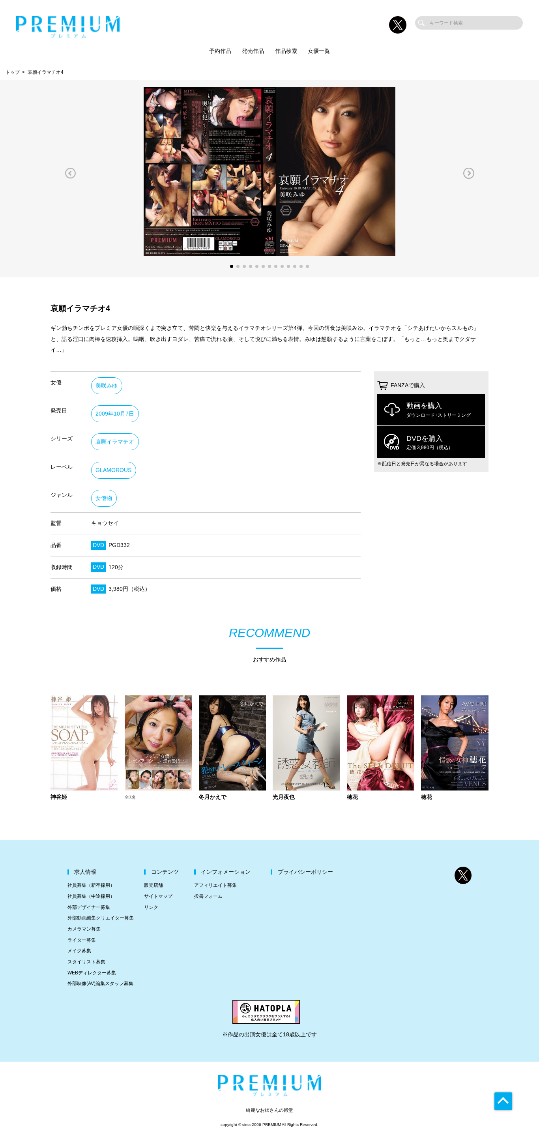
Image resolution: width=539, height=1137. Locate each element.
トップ (13, 72)
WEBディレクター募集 (91, 973)
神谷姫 (59, 797)
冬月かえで (212, 797)
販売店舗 (153, 885)
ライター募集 (81, 940)
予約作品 (220, 51)
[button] (70, 173)
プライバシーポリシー (305, 872)
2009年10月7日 (114, 414)
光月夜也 (284, 797)
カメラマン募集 (84, 929)
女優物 (103, 498)
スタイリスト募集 (86, 962)
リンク (151, 907)
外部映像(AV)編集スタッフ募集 (100, 983)
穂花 (352, 797)
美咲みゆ (106, 386)
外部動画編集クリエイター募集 (100, 918)
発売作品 (253, 51)
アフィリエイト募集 (215, 885)
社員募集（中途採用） (91, 896)
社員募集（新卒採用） (91, 885)
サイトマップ (158, 896)
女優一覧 (319, 51)
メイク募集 (79, 950)
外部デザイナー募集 (88, 907)
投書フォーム (208, 896)
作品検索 (286, 51)
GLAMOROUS (113, 470)
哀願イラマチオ (114, 442)
